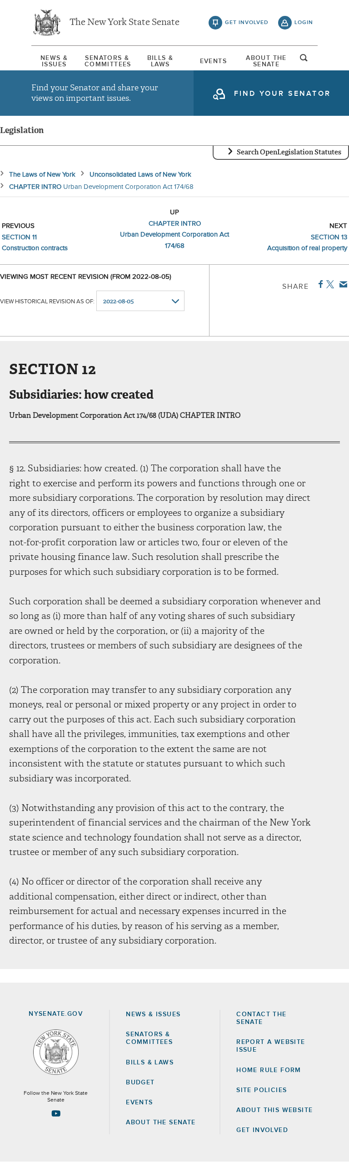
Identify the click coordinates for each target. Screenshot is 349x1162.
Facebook (318, 284)
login (303, 22)
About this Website (274, 1110)
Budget (140, 1082)
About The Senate (266, 61)
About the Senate (160, 1122)
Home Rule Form (268, 1070)
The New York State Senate (124, 22)
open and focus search (304, 60)
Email (341, 284)
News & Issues (54, 61)
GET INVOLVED (262, 1130)
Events (213, 61)
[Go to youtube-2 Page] (56, 1113)
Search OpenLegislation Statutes (289, 152)
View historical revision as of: (47, 302)
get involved (247, 22)
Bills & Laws (160, 61)
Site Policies (261, 1090)
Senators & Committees (107, 61)
